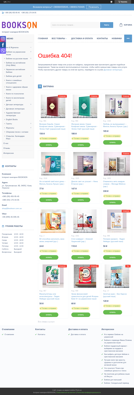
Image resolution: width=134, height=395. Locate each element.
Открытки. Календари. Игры (15, 137)
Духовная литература (15, 109)
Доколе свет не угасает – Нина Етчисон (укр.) (84, 182)
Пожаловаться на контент (66, 392)
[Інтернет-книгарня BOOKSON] (25, 23)
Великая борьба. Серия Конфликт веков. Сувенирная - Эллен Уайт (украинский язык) (52, 126)
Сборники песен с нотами (17, 132)
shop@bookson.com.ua (12, 208)
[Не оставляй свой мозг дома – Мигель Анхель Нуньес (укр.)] (53, 163)
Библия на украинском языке (15, 53)
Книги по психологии (15, 94)
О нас (5, 143)
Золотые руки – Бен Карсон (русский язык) (115, 295)
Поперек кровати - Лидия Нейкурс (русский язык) (114, 240)
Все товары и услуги (46, 322)
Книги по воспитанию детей (15, 99)
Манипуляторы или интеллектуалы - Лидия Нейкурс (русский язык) (49, 296)
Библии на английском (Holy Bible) (15, 64)
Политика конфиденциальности (89, 392)
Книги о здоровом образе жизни (17, 88)
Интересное (8, 153)
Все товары (58, 38)
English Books (12, 119)
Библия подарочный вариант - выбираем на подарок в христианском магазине (116, 348)
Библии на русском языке (17, 58)
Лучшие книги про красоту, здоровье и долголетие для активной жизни (115, 362)
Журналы (10, 128)
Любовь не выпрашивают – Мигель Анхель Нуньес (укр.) (115, 125)
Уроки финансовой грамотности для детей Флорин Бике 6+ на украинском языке (84, 296)
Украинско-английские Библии (15, 70)
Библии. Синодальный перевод (116, 383)
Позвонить (94, 7)
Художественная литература (13, 114)
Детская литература (14, 104)
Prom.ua (79, 390)
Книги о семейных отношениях (14, 81)
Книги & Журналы (11, 47)
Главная (43, 38)
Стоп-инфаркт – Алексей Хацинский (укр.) (82, 240)
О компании (9, 334)
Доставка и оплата (82, 38)
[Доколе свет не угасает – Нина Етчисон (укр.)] (85, 163)
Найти (106, 25)
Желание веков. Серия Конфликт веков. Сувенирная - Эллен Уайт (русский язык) (84, 126)
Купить (49, 145)
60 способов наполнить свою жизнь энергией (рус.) (51, 240)
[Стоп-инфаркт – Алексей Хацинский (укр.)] (85, 221)
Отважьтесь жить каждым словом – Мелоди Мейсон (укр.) (114, 183)
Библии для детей (13, 76)
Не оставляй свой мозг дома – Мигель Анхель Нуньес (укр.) (52, 182)
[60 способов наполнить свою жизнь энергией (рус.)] (53, 221)
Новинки (117, 38)
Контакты (102, 38)
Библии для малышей (112, 380)
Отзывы (6, 148)
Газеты (9, 124)
